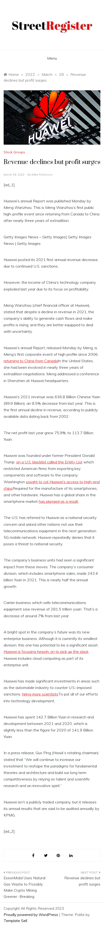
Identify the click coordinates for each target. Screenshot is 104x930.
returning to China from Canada (31, 360)
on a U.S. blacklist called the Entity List (49, 462)
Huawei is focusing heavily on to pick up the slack (46, 651)
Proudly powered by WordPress (31, 914)
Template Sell (15, 920)
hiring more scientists (40, 694)
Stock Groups (14, 152)
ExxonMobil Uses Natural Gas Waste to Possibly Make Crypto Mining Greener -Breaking (24, 887)
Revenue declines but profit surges (82, 881)
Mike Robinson (42, 174)
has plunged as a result (58, 501)
